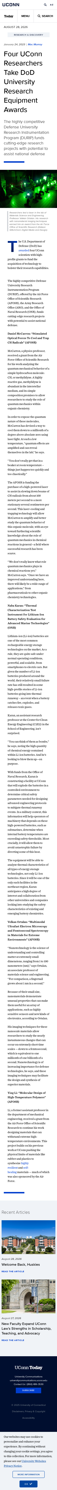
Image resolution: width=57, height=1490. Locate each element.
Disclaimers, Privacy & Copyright (28, 1411)
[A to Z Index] (51, 4)
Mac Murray (35, 44)
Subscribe (28, 1390)
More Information (29, 1474)
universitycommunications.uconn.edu (28, 1380)
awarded (24, 250)
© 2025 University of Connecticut (28, 1405)
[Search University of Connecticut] (45, 4)
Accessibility (28, 1417)
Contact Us (19, 1384)
